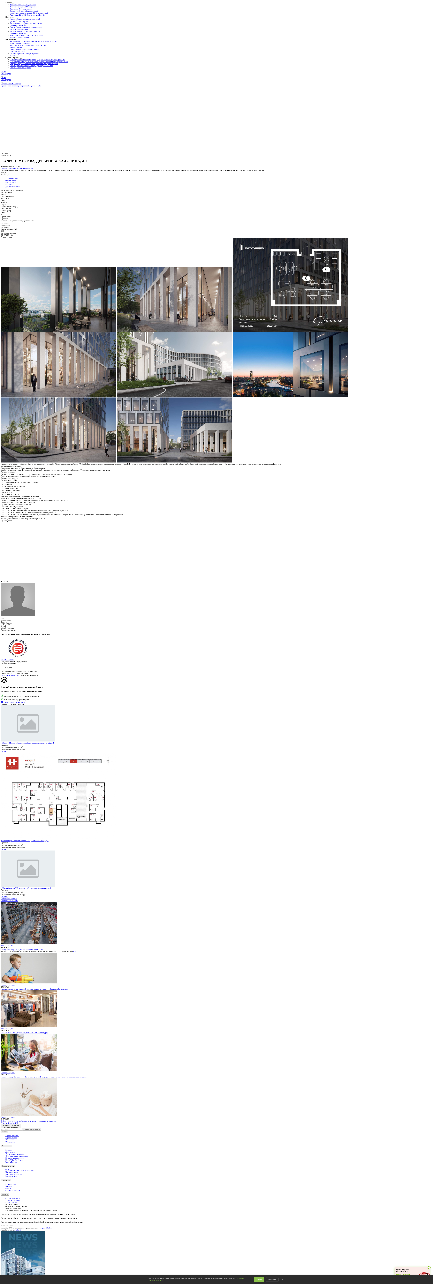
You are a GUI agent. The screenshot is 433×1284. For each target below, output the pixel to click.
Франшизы (21, 9)
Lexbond (17, 1230)
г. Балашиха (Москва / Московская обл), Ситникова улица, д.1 (24, 841)
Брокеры (8, 1150)
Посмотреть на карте (25, 168)
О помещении (10, 180)
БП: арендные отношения (37, 60)
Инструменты (6, 1146)
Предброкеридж (34, 64)
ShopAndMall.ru (45, 1228)
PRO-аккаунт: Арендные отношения (39, 62)
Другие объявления (12, 186)
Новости (25, 20)
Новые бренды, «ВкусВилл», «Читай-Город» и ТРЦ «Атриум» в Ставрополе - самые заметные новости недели (43, 1077)
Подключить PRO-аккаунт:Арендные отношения (11, 1126)
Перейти (4, 751)
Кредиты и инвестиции (14, 1158)
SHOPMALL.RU (9, 1123)
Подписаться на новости (31, 1129)
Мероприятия (26, 36)
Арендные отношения (13, 1174)
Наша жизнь (6, 1180)
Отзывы (20, 68)
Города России (11, 1162)
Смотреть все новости (9, 901)
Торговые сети (23, 5)
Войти (3, 72)
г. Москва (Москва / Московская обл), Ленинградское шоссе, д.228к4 (27, 743)
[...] (74, 952)
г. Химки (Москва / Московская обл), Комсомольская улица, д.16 (26, 888)
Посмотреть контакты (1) (10, 675)
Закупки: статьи (25, 32)
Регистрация (6, 74)
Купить (398, 1274)
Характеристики (11, 178)
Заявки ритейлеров (24, 11)
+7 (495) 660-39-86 (12, 1200)
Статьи (26, 28)
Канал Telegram (11, 1202)
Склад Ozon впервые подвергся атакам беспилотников (22, 950)
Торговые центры (24, 7)
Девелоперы (10, 1152)
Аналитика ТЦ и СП (27, 15)
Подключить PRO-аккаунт (14, 702)
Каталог (4, 1132)
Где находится (10, 182)
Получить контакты (8, 168)
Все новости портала (9, 899)
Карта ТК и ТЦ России (14, 1160)
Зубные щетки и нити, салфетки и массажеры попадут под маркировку (28, 1121)
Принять (259, 1279)
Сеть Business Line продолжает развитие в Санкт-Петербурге (24, 1033)
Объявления (10, 1142)
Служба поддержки (12, 1198)
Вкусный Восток (7, 660)
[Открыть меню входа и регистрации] (2, 76)
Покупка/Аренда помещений (29, 13)
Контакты (9, 184)
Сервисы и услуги (8, 1166)
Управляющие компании (14, 1154)
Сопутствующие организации (16, 1156)
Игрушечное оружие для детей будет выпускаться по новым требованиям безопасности (34, 989)
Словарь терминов (12, 1190)
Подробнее (406, 1274)
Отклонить (272, 1279)
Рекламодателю (31, 66)
